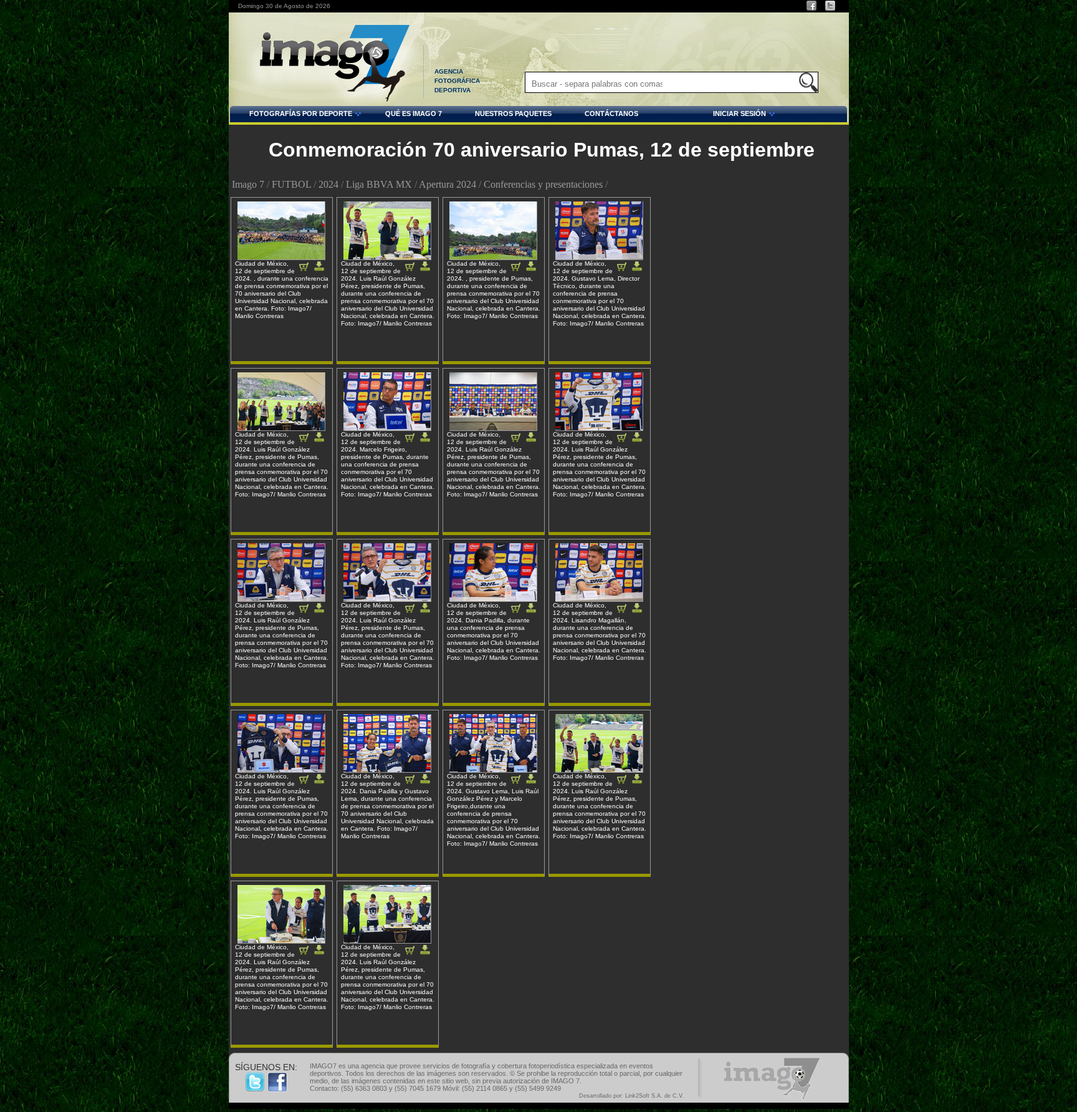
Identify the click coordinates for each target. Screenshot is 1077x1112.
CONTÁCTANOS (611, 113)
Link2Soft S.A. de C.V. (654, 1096)
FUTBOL (291, 184)
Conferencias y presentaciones (543, 184)
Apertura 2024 (447, 184)
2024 (328, 184)
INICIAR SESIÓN (708, 115)
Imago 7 (248, 184)
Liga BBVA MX (379, 184)
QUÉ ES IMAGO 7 (413, 113)
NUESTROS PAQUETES (513, 113)
